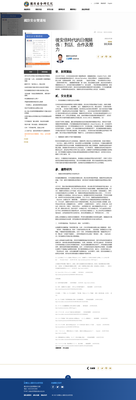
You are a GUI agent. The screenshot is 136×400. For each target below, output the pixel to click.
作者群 (26, 139)
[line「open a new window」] (106, 56)
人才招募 (96, 3)
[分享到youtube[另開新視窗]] (62, 387)
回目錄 (26, 142)
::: (91, 3)
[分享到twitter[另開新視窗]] (57, 387)
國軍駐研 (62, 9)
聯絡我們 (103, 3)
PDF (30, 72)
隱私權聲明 (27, 395)
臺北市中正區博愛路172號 (32, 386)
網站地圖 (36, 395)
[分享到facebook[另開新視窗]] (53, 387)
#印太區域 (66, 348)
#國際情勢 (58, 348)
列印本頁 (44, 72)
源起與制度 (86, 9)
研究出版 (50, 9)
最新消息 (38, 9)
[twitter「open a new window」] (102, 57)
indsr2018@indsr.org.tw (37, 391)
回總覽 (92, 368)
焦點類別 (27, 9)
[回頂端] (68, 378)
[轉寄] (110, 57)
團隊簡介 (73, 9)
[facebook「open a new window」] (98, 57)
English (110, 3)
